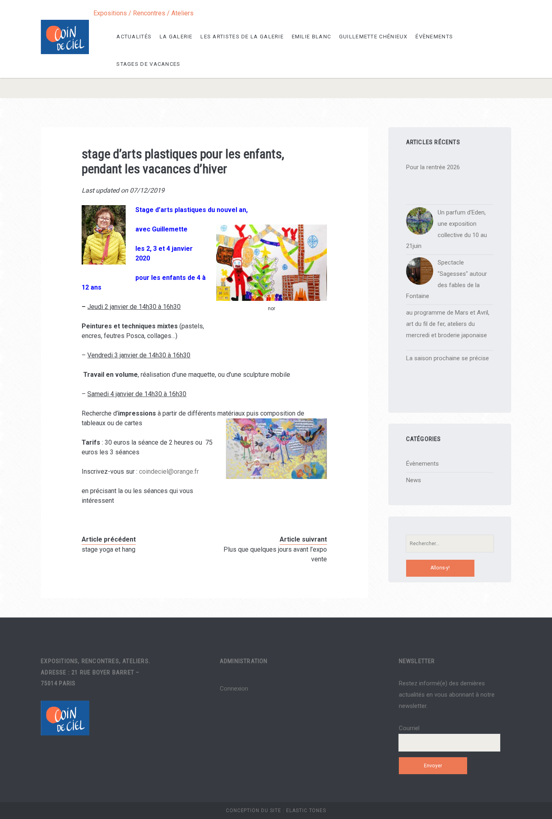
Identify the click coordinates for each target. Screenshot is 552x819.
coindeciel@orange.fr (169, 471)
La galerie (176, 37)
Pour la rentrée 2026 (433, 167)
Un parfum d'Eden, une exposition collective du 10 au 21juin (446, 229)
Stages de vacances (148, 64)
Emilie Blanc (311, 37)
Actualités (134, 37)
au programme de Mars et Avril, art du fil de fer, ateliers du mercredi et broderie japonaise (447, 324)
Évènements (434, 37)
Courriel (409, 728)
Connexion (234, 688)
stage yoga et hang (108, 549)
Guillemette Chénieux (373, 37)
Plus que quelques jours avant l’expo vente (275, 554)
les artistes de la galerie (242, 37)
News (413, 480)
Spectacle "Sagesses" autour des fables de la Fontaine (446, 279)
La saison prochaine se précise (447, 358)
